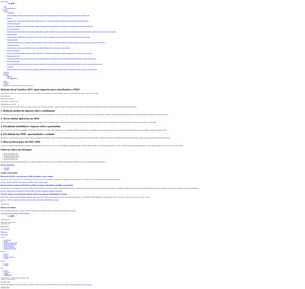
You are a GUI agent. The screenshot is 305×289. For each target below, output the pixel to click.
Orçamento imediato (10, 8)
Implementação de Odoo (10, 248)
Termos (6, 270)
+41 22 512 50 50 (5, 229)
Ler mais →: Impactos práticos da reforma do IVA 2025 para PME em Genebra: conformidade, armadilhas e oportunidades (31, 191)
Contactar (6, 169)
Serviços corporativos (9, 247)
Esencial (3, 287)
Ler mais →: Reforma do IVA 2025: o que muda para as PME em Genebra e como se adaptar (24, 182)
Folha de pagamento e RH (10, 243)
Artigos (6, 84)
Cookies (6, 273)
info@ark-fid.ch (5, 226)
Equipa (5, 9)
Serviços (6, 11)
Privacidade (7, 272)
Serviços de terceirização (10, 244)
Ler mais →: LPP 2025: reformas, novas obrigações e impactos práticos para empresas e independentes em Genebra (30, 199)
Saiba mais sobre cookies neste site (83, 284)
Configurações (7, 275)
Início (5, 7)
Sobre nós (6, 254)
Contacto (6, 75)
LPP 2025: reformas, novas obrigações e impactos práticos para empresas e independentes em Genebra (34, 194)
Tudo (8, 287)
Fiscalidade (6, 168)
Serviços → (7, 72)
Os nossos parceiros (9, 257)
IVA (81, 162)
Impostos (6, 241)
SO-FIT (13, 279)
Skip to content (4, 1)
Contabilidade (7, 240)
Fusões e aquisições (9, 246)
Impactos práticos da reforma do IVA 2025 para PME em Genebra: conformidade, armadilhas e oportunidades (37, 185)
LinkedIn (6, 265)
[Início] (9, 4)
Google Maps (4, 234)
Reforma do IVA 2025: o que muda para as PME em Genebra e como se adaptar (27, 176)
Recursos (6, 73)
